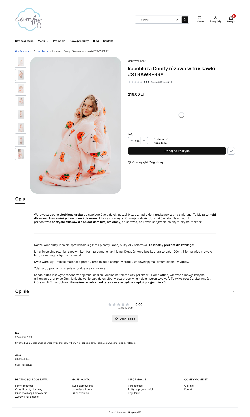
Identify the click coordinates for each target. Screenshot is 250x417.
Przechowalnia (80, 393)
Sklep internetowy (124, 412)
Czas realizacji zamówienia (31, 393)
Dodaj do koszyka (177, 151)
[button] (185, 19)
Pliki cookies (135, 385)
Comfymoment (136, 60)
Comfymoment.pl (24, 51)
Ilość (130, 134)
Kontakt (188, 389)
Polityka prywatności (140, 389)
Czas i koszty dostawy (28, 389)
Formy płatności (24, 385)
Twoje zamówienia (82, 385)
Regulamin (134, 393)
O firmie (189, 385)
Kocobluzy (42, 51)
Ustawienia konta (82, 389)
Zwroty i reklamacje (27, 396)
